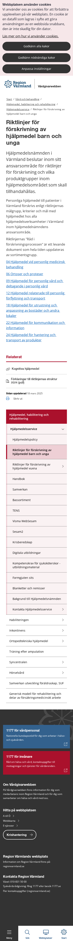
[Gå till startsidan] (33, 87)
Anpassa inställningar (36, 69)
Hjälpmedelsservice (17, 109)
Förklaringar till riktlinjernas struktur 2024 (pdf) (34, 381)
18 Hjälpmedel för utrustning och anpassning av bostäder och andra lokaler (33, 310)
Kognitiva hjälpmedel (25, 369)
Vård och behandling (27, 99)
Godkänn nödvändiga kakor (36, 57)
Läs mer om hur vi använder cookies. (30, 36)
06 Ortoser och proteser (24, 274)
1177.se (56, 886)
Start (9, 99)
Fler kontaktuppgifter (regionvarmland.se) (26, 891)
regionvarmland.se (13, 866)
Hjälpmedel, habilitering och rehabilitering (31, 104)
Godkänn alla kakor (36, 46)
